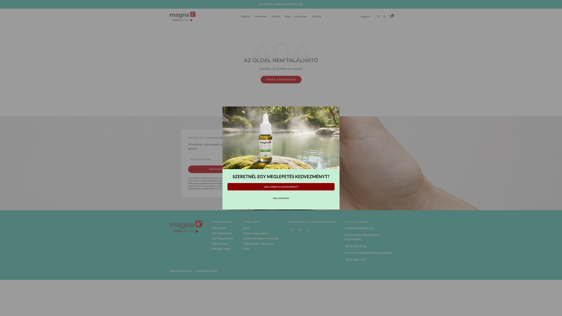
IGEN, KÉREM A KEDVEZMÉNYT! (281, 186)
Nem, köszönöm (281, 198)
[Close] (336, 110)
